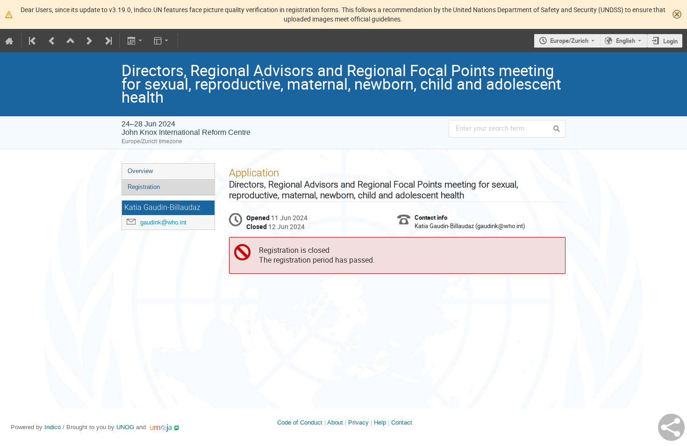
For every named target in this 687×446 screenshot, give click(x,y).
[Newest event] (107, 40)
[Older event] (52, 40)
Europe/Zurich (569, 40)
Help (380, 422)
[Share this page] (671, 427)
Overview (140, 170)
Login (670, 41)
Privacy (358, 422)
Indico (52, 427)
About (335, 422)
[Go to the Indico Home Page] (9, 40)
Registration (144, 186)
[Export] (135, 40)
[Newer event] (89, 40)
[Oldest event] (33, 40)
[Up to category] (70, 40)
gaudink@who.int (163, 222)
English (625, 40)
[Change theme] (162, 40)
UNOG (125, 427)
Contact (401, 422)
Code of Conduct (299, 422)
